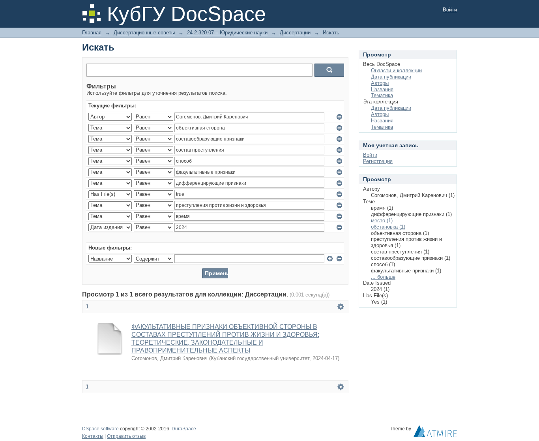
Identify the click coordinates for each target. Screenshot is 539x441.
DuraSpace (184, 429)
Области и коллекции (396, 70)
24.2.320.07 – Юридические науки (227, 33)
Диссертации (295, 33)
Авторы (380, 83)
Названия (382, 89)
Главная (91, 33)
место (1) (382, 220)
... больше (383, 277)
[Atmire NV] (435, 433)
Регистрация (378, 161)
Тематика (382, 95)
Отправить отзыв (126, 436)
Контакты (92, 436)
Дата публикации (391, 77)
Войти (450, 10)
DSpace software (100, 429)
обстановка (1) (388, 227)
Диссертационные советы (144, 33)
